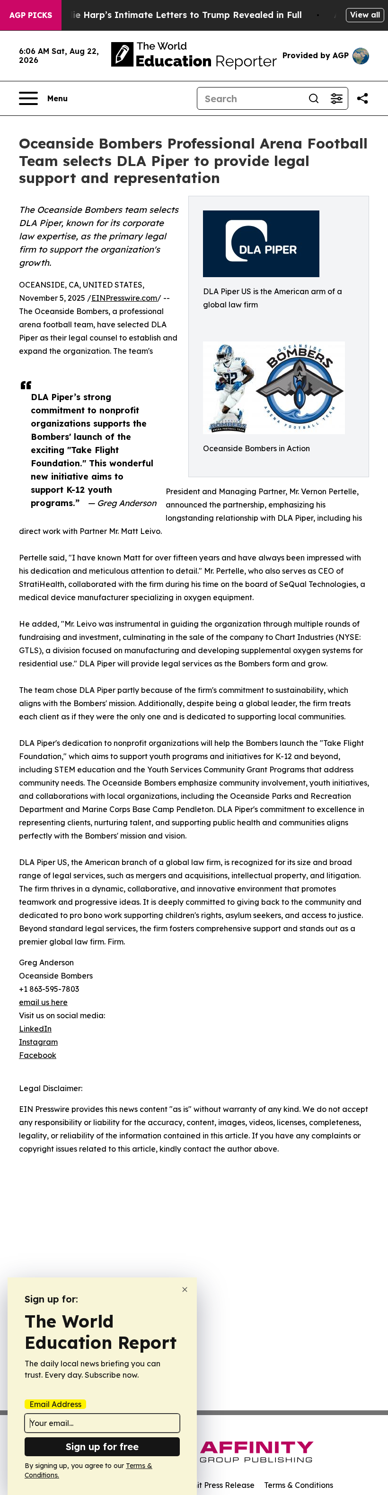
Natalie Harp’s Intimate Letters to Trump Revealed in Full (175, 14)
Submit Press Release (215, 1485)
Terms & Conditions (298, 1485)
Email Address (55, 1404)
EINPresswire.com (124, 298)
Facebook (37, 1055)
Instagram (38, 1042)
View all (365, 14)
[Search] (313, 98)
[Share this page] (362, 98)
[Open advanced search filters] (336, 98)
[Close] (184, 1289)
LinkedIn (35, 1028)
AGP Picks (30, 15)
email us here (43, 1002)
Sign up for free (102, 1446)
